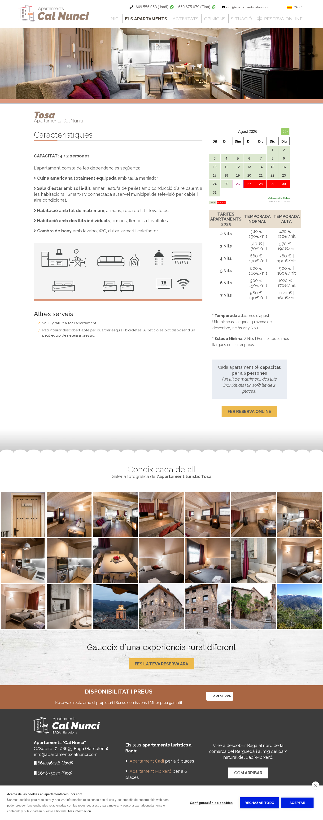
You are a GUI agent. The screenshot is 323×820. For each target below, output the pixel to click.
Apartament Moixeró (150, 771)
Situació (241, 18)
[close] (315, 785)
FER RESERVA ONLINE (249, 411)
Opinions (215, 18)
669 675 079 (194, 7)
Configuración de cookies (211, 803)
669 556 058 (152, 7)
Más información (79, 811)
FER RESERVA (220, 696)
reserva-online (282, 18)
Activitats (186, 18)
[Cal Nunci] (53, 21)
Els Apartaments (146, 18)
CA (296, 7)
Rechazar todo (259, 803)
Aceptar (297, 803)
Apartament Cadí (147, 761)
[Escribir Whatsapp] (172, 7)
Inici (114, 18)
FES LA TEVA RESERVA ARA (161, 663)
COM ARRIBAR (248, 772)
